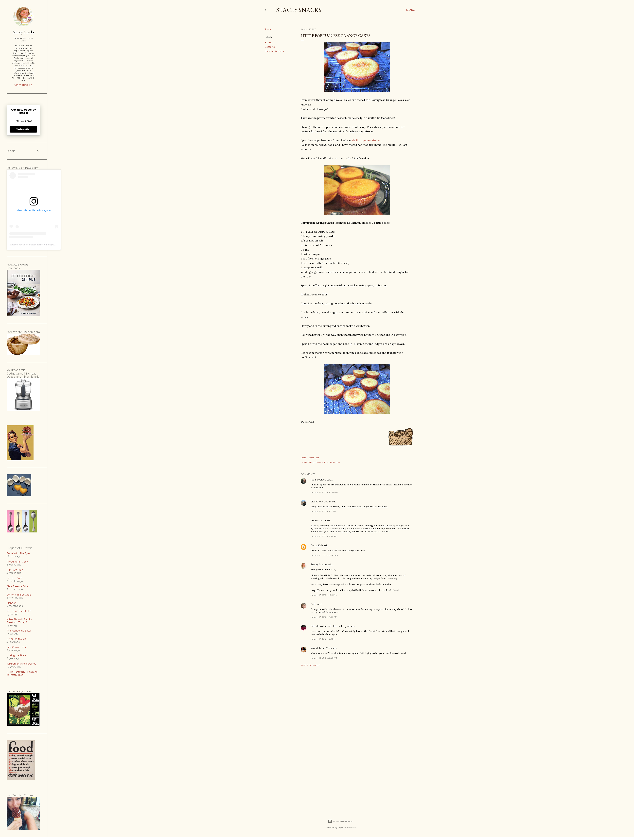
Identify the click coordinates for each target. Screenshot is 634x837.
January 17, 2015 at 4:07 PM (324, 617)
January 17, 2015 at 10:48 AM (324, 555)
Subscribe (23, 129)
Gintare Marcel (349, 827)
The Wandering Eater (19, 630)
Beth (313, 604)
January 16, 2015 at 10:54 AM (324, 492)
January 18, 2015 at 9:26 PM (324, 658)
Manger (11, 602)
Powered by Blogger (343, 821)
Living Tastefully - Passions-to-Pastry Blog (22, 673)
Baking (268, 42)
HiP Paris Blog (15, 569)
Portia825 (316, 545)
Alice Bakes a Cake (17, 586)
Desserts (269, 46)
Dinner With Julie (16, 638)
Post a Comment (310, 665)
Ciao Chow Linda (320, 501)
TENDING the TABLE (19, 611)
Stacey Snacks (298, 10)
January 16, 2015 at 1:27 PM (323, 511)
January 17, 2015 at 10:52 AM (324, 595)
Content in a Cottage (19, 594)
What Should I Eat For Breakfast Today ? (19, 621)
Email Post (314, 457)
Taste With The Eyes (18, 553)
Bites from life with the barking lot (330, 626)
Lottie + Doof (14, 578)
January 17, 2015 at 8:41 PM (323, 639)
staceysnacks (36, 244)
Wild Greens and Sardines (21, 663)
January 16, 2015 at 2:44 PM (324, 536)
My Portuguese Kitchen (366, 140)
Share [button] (267, 29)
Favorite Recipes (274, 51)
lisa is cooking (318, 479)
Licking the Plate (16, 655)
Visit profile (23, 85)
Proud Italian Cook (321, 648)
